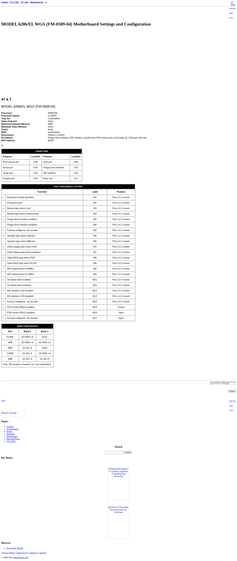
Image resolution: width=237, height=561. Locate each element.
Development (12, 429)
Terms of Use (22, 553)
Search (42, 553)
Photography (12, 436)
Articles (10, 426)
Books (9, 431)
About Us (33, 553)
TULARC (11, 441)
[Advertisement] (118, 49)
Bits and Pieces (13, 439)
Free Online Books (15, 548)
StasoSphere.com (20, 557)
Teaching (11, 434)
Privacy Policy (8, 553)
